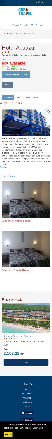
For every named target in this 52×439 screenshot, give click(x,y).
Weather (27, 398)
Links (27, 406)
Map (27, 390)
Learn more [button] (38, 428)
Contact (15, 25)
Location (26, 97)
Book (7, 85)
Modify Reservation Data (16, 74)
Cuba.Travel (29, 384)
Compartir (40, 25)
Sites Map (27, 402)
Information (8, 97)
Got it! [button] (8, 434)
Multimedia (27, 394)
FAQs (32, 25)
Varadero (19, 34)
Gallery (35, 97)
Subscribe (24, 25)
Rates (17, 97)
